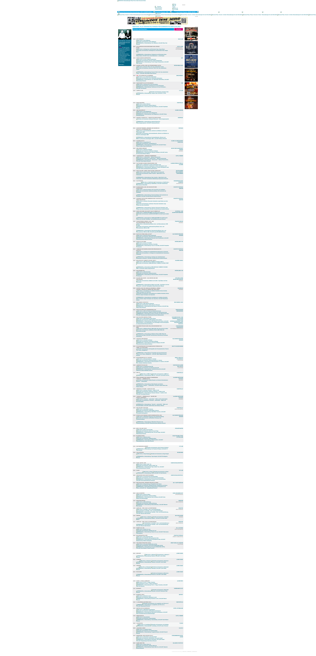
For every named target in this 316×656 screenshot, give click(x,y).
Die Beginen (180, 452)
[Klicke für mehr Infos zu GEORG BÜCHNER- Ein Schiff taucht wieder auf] (150, 212)
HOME (144, 10)
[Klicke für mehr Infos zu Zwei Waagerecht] (143, 111)
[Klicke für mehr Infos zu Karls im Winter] (143, 494)
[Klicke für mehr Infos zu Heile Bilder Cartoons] (144, 409)
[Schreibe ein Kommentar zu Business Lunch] (146, 597)
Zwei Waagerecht (140, 110)
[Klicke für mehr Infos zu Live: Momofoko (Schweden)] (146, 76)
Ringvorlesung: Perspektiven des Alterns (147, 482)
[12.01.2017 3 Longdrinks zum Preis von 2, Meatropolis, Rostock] (152, 606)
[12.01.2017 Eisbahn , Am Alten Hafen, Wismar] (152, 519)
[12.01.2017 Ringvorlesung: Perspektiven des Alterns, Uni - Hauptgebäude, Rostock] (152, 487)
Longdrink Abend (140, 628)
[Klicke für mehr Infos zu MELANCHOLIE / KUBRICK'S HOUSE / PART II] (150, 261)
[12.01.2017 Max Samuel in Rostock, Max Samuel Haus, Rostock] (152, 307)
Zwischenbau (179, 75)
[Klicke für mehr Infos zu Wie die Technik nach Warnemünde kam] (148, 311)
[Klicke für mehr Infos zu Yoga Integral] (142, 453)
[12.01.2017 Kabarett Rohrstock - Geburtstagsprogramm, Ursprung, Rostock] (152, 122)
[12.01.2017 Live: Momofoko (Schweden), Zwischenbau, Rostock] (152, 80)
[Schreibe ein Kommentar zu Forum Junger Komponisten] (149, 60)
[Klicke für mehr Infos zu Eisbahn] (145, 516)
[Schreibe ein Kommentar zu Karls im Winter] (146, 495)
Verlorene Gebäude (141, 148)
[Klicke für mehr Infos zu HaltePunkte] (147, 182)
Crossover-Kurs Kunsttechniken (145, 475)
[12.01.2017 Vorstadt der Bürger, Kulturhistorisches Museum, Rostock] (152, 343)
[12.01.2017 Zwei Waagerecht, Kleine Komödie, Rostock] (152, 115)
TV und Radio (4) (139, 551)
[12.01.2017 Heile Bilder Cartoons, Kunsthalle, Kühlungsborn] (152, 413)
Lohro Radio (179, 553)
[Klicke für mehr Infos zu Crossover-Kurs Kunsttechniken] (147, 476)
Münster (181, 500)
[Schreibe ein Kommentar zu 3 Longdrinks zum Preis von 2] (155, 603)
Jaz (120, 45)
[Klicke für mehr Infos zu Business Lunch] (143, 595)
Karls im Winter (140, 493)
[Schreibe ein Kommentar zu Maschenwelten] (146, 273)
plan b (181, 623)
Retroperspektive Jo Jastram (144, 357)
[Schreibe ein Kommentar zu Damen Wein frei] (146, 645)
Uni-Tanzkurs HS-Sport (142, 446)
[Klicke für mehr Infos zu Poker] (147, 471)
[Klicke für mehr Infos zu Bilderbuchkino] (143, 437)
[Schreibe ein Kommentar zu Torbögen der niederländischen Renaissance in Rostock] (152, 254)
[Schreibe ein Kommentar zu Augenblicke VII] (146, 143)
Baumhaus (180, 288)
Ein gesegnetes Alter (141, 535)
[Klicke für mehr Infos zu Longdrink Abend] (143, 629)
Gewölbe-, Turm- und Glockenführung (146, 508)
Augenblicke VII (140, 140)
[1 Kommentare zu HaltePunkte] (161, 182)
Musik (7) (137, 37)
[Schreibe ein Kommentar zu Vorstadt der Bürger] (147, 341)
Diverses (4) (138, 461)
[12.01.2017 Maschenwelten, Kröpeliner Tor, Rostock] (152, 275)
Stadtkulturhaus (178, 535)
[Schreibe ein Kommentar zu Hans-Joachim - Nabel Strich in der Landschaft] (152, 174)
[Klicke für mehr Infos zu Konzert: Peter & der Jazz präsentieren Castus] (150, 66)
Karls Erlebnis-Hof (178, 493)
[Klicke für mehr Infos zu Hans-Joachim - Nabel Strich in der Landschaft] (150, 172)
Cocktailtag (139, 623)
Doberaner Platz (178, 588)
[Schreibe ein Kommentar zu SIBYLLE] (159, 373)
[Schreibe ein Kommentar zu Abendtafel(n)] (146, 618)
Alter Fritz (180, 580)
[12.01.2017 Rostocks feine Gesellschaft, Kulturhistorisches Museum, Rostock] (152, 239)
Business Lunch (140, 594)
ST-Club (181, 470)
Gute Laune (180, 46)
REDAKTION (184, 651)
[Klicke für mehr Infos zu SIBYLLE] (145, 373)
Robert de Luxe (140, 527)
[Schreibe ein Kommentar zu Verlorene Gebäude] (147, 150)
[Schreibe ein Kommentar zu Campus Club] (158, 91)
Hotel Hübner (179, 155)
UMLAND (137, 13)
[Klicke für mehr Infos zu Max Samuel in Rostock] (145, 303)
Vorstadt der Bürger (142, 338)
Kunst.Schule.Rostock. (177, 462)
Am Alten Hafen (179, 515)
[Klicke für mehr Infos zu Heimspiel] (145, 566)
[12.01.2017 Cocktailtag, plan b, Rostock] (152, 625)
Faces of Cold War (141, 241)
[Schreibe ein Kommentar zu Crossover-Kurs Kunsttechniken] (150, 477)
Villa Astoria (179, 527)
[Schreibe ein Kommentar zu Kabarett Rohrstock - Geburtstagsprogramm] (152, 118)
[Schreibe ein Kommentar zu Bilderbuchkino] (146, 438)
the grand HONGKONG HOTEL (143, 542)
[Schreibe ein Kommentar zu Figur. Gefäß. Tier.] (146, 465)
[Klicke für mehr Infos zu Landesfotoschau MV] (144, 366)
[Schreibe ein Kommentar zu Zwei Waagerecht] (146, 112)
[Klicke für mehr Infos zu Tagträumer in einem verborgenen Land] (148, 164)
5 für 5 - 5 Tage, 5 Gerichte (143, 580)
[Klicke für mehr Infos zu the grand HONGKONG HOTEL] (146, 544)
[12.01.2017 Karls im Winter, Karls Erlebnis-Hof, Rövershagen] (152, 498)
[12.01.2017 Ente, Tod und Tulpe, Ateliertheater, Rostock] (152, 433)
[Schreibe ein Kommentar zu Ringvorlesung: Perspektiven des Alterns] (151, 485)
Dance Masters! (140, 102)
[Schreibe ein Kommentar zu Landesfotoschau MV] (147, 367)
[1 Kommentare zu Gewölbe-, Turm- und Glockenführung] (149, 510)
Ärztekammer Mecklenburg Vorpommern (179, 172)
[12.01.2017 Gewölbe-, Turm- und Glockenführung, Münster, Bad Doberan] (152, 525)
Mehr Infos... (121, 64)
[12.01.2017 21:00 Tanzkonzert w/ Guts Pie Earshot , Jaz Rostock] (124, 39)
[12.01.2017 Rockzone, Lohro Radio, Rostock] (152, 575)
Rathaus (181, 128)
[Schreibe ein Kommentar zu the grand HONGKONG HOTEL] (149, 545)
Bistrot (181, 594)
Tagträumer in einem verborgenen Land (146, 163)
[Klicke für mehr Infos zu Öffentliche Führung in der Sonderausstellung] (150, 416)
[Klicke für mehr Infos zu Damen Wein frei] (143, 644)
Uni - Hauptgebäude (178, 482)
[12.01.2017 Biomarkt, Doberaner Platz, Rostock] (152, 592)
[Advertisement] (191, 134)
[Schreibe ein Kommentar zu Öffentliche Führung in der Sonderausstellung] (152, 419)
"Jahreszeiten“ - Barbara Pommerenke (146, 155)
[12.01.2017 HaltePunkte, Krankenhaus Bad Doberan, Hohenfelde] (152, 184)
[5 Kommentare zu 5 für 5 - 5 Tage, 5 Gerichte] (146, 583)
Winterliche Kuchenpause (143, 608)
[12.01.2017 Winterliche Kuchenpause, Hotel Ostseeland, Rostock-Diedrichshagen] (152, 613)
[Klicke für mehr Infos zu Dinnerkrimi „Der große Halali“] (146, 636)
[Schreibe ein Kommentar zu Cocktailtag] (159, 624)
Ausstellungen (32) (140, 126)
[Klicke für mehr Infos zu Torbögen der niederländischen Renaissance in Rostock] (152, 251)
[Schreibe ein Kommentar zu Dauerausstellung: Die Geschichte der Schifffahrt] (152, 192)
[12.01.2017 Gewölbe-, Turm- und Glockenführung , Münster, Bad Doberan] (152, 513)
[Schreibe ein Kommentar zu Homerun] (159, 560)
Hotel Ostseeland (178, 608)
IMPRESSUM (189, 651)
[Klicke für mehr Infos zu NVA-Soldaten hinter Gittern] (146, 318)
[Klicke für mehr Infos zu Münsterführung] (143, 501)
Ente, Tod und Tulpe (141, 428)
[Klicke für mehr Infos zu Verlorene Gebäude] (144, 149)
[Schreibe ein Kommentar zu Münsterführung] (146, 503)
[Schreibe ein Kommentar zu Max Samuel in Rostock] (148, 304)
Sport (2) (137, 444)
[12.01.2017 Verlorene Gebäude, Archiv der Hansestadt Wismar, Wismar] (152, 153)
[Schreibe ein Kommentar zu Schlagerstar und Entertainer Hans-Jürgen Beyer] (152, 51)
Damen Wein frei (140, 643)
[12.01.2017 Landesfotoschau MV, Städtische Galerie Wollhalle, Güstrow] (152, 370)
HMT (182, 57)
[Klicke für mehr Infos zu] (148, 157)
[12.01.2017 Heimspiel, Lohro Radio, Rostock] (152, 569)
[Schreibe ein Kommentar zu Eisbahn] (160, 516)
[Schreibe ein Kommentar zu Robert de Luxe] (146, 530)
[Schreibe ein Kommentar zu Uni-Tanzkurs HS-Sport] (156, 447)
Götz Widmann (140, 39)
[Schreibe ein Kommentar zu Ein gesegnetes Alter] (147, 538)
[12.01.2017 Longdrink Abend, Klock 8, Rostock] (152, 633)
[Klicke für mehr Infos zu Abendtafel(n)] (143, 617)
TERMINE (158, 10)
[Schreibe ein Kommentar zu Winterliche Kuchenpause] (148, 610)
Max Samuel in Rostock (142, 302)
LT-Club (181, 90)
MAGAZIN (151, 10)
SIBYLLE (138, 372)
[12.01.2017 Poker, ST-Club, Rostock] (151, 472)
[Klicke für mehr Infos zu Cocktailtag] (144, 624)
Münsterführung (140, 500)
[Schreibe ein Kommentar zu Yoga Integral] (159, 453)
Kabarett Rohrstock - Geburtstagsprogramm (148, 117)
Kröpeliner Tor (179, 241)
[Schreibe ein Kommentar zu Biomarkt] (159, 589)
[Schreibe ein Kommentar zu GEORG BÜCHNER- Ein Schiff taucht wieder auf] (152, 215)
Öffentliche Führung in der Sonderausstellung (149, 415)
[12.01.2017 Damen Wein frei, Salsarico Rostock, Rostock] (152, 648)
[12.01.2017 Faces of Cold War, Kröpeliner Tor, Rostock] (152, 246)
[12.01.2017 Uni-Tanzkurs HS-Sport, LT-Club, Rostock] (152, 450)
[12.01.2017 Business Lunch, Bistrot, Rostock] (152, 599)
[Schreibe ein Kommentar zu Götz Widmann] (146, 41)
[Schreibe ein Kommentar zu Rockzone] (159, 573)
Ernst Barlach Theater (177, 542)
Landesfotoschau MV (141, 365)
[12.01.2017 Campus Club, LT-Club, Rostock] (152, 94)
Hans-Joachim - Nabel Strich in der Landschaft (148, 170)
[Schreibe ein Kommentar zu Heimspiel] (159, 566)
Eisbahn (138, 515)
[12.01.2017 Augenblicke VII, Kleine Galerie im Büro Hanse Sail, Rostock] (152, 146)
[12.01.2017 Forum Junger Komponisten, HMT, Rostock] (152, 63)
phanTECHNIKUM (179, 221)
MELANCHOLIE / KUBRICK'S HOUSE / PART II (146, 260)
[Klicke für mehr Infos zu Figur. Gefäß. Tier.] (143, 464)
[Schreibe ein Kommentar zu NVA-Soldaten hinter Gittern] (149, 319)
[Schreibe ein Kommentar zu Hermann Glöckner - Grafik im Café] (150, 391)
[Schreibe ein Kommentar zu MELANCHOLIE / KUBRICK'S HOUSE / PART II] (152, 264)
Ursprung (180, 117)
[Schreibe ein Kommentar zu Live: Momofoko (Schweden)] (149, 78)
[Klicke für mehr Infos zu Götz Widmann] (143, 40)
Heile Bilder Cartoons (142, 407)
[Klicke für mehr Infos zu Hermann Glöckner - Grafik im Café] (147, 390)
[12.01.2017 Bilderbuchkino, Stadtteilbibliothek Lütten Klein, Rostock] (152, 441)
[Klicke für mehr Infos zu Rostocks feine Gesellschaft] (146, 235)
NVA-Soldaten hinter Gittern (143, 317)
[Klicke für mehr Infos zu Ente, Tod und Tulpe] (144, 429)
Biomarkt (138, 588)
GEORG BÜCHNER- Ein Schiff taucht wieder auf (148, 211)
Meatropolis (179, 602)
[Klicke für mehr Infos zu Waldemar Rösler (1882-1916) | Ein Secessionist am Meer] (152, 328)
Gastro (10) (138, 579)
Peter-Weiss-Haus (178, 65)
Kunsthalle (180, 372)
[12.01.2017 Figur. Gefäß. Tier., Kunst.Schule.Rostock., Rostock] (152, 468)
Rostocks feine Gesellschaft (144, 234)
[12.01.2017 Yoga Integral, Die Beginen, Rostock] (152, 457)
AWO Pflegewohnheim (177, 346)
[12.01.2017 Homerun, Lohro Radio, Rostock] (152, 563)
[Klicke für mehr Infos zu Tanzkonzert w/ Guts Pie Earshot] (147, 84)
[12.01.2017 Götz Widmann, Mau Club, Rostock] (152, 44)
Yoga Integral (140, 452)
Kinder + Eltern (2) (140, 426)
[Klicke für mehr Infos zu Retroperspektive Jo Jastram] (146, 358)
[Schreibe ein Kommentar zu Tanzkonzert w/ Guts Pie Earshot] (150, 85)
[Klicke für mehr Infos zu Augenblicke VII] (143, 142)
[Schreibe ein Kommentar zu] (151, 158)
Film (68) (137, 97)
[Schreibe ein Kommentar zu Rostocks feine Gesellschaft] (149, 236)
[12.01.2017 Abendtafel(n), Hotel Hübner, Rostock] (152, 620)
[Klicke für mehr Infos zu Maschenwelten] (143, 271)
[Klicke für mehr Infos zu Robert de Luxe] (143, 529)
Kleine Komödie (179, 110)
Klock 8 (181, 628)
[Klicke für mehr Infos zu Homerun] (145, 560)
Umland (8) (138, 491)
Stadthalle (180, 102)
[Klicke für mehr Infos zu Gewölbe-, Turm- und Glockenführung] (148, 509)
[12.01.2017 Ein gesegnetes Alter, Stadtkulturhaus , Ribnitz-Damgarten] (152, 540)
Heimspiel (138, 565)
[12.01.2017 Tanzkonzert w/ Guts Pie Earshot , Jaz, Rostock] (152, 88)
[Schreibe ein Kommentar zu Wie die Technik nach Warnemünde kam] (151, 312)
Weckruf (138, 553)
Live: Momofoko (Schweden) (144, 75)
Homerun (138, 559)
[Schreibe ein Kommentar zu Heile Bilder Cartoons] (147, 410)
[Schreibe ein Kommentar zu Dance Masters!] (146, 105)
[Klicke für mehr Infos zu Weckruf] (149, 554)
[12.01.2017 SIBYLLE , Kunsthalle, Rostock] (152, 375)
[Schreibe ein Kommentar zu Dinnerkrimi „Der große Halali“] (149, 638)
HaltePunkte (139, 180)
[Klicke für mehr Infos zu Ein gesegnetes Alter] (144, 536)
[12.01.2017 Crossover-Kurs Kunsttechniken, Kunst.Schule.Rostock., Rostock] (152, 480)
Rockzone (139, 571)
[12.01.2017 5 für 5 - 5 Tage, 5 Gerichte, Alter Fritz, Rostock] (152, 586)
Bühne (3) (137, 100)
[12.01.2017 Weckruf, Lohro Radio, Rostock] (152, 557)
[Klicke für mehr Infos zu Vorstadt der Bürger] (144, 340)
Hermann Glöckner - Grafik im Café (145, 388)
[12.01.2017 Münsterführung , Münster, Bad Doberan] (152, 505)
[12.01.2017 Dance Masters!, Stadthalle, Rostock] (152, 107)
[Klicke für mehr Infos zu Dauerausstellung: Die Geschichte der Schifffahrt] (150, 189)
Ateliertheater (179, 428)
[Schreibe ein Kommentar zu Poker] (160, 471)
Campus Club (139, 90)
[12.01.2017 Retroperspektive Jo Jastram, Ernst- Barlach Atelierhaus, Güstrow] (152, 362)
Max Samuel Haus (178, 302)
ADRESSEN (167, 10)
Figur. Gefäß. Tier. (141, 462)
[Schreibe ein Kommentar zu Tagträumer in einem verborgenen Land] (151, 165)
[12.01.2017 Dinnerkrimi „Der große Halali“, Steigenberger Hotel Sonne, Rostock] (152, 640)
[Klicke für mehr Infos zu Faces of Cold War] (144, 242)
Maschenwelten (140, 270)
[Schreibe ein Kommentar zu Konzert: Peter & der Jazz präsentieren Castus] (152, 69)
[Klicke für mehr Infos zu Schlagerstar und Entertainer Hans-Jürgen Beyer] (150, 49)
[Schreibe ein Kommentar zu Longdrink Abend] (146, 630)
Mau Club (180, 39)
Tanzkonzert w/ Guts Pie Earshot (145, 83)
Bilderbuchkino (140, 435)
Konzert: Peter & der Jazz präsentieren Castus (148, 65)
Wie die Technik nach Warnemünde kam (146, 309)
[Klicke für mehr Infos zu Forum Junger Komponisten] (146, 59)
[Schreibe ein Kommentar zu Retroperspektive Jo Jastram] (149, 360)
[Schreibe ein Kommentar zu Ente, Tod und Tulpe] (147, 430)
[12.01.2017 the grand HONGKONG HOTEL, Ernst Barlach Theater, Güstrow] (152, 548)
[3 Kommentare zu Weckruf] (162, 554)
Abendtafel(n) (140, 615)
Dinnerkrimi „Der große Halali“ (144, 635)
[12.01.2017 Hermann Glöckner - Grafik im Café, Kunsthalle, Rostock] (152, 394)
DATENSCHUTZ (194, 651)
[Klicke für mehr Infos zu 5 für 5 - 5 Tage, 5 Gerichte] (145, 582)
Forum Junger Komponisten (143, 57)
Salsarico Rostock (178, 643)
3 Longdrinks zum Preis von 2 (143, 602)
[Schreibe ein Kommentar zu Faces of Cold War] (147, 244)
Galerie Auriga (179, 260)
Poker (137, 470)
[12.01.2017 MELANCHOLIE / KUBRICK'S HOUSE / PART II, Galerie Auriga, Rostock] (152, 268)
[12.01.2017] (152, 161)
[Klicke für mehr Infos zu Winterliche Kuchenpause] (145, 609)
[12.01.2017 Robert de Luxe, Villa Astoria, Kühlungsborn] (152, 533)
